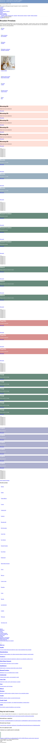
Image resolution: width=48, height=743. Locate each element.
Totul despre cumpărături (4, 720)
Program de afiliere (32, 725)
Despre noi (11, 725)
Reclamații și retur (20, 720)
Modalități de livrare (13, 720)
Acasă (3, 16)
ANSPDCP (23, 738)
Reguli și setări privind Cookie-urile (32, 738)
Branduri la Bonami (16, 725)
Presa (28, 725)
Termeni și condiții (3, 738)
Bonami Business (23, 725)
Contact (1, 725)
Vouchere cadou (6, 725)
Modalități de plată (26, 720)
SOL (18, 738)
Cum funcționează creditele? (35, 720)
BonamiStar (38, 725)
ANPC (20, 738)
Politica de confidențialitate (12, 738)
